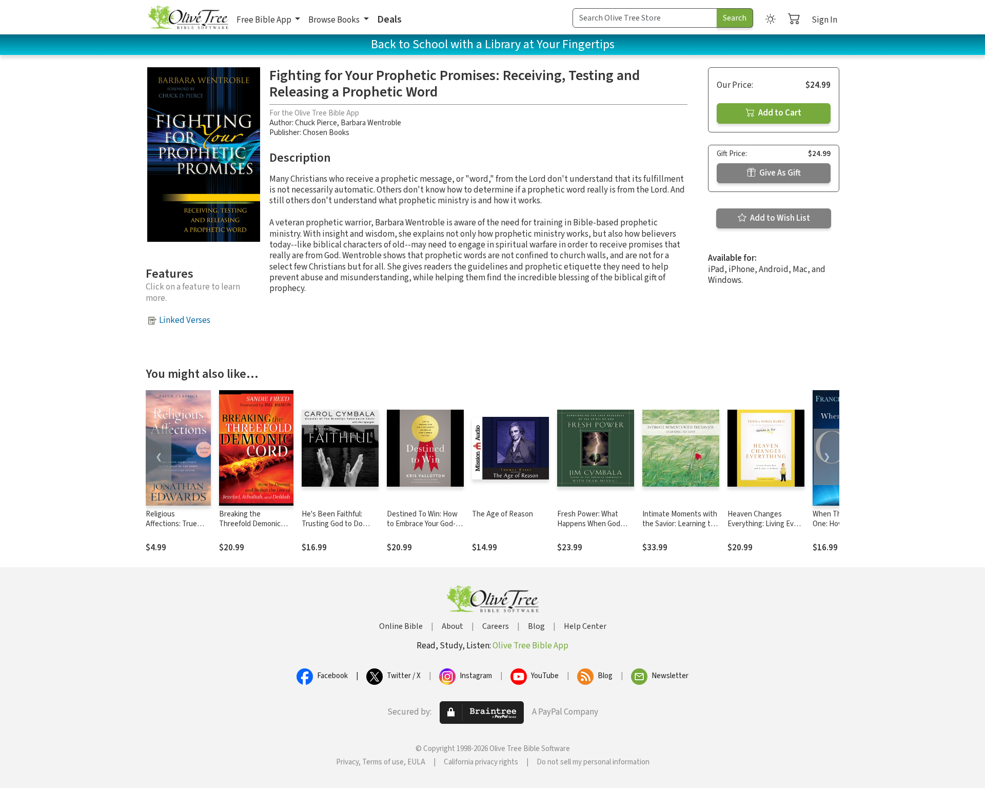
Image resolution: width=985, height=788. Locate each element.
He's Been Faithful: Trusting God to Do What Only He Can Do (336, 524)
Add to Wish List (779, 218)
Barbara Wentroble (371, 123)
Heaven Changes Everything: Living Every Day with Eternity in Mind (765, 529)
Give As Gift (779, 173)
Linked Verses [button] (184, 320)
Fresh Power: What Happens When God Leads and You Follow (591, 524)
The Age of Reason (502, 514)
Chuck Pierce (316, 123)
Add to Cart (779, 113)
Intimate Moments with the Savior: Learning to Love (679, 524)
